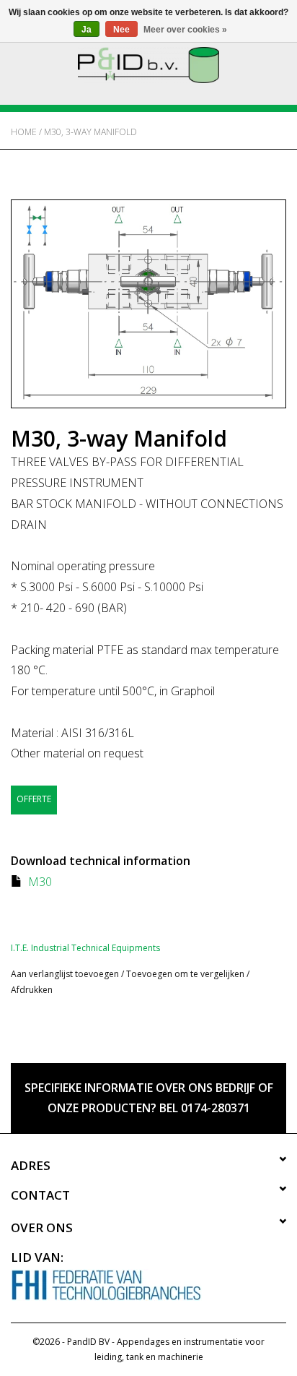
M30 (40, 882)
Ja (86, 30)
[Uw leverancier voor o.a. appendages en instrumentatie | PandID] (148, 64)
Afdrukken (32, 990)
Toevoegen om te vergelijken (186, 974)
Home (24, 132)
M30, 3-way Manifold (90, 132)
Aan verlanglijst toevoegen (65, 974)
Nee (121, 30)
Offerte (34, 799)
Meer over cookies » (185, 30)
